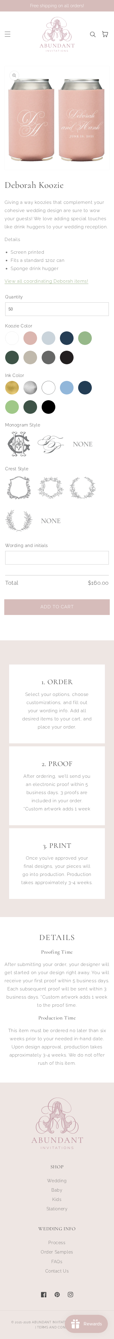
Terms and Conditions (58, 1327)
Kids (56, 1199)
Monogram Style (22, 425)
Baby (56, 1190)
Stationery (57, 1208)
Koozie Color (18, 325)
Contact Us (57, 1271)
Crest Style (17, 468)
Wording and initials (26, 545)
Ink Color (14, 375)
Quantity (14, 297)
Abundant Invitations (52, 1322)
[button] (7, 34)
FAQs (56, 1261)
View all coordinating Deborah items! (46, 281)
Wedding (57, 1180)
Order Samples (57, 1252)
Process (56, 1242)
